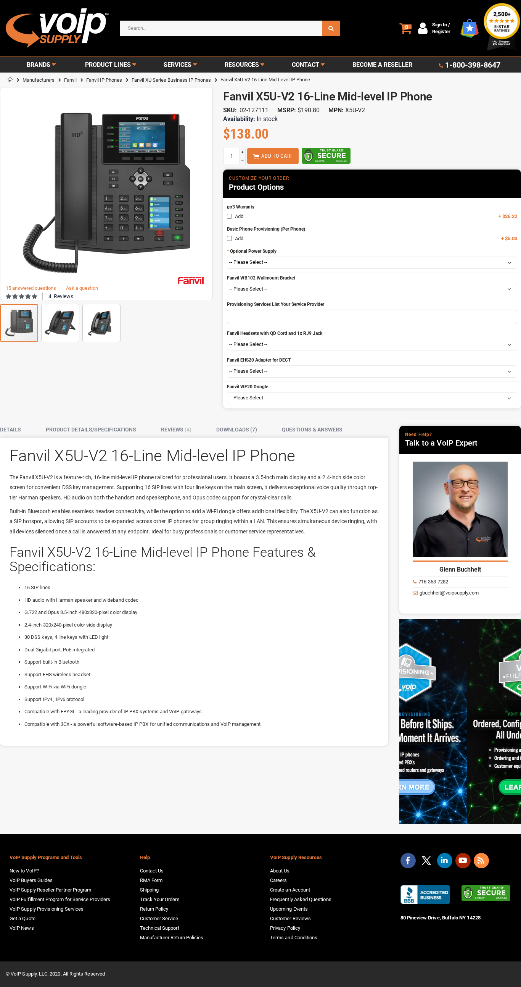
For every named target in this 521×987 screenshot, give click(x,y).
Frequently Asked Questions (300, 899)
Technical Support (159, 928)
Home (10, 79)
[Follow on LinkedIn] (444, 860)
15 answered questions (31, 288)
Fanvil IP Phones (104, 80)
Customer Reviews (290, 918)
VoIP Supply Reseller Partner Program (50, 890)
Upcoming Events (289, 909)
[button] (60, 320)
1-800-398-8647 (472, 64)
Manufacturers (39, 80)
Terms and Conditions (293, 937)
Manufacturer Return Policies (172, 937)
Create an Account (290, 890)
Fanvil (70, 80)
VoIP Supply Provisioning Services (47, 909)
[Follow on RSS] (481, 860)
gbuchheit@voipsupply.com (449, 593)
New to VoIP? (24, 871)
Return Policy (154, 909)
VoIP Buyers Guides (31, 880)
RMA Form (151, 880)
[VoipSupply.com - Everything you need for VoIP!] (57, 28)
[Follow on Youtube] (463, 860)
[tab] (16, 430)
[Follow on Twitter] (426, 862)
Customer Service (159, 918)
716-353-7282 (433, 582)
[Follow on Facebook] (408, 860)
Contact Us (152, 871)
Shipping (149, 890)
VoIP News (22, 928)
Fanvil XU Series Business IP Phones (171, 80)
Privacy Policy (285, 928)
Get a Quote (22, 918)
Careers (278, 880)
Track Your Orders (160, 899)
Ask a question (82, 288)
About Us (280, 871)
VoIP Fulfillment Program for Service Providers (60, 899)
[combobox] (230, 28)
